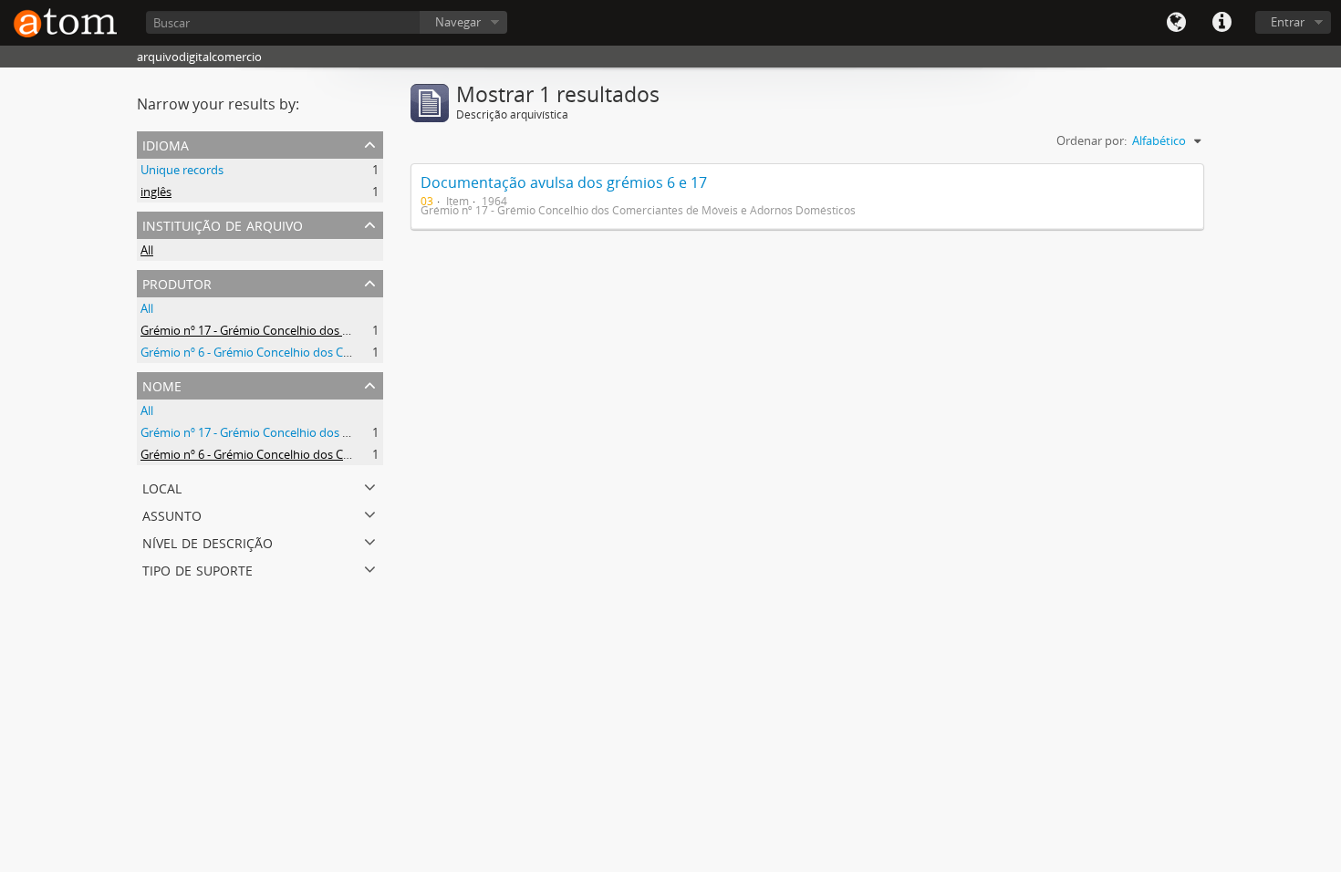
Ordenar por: (1091, 140)
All (146, 250)
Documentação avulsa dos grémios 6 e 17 (564, 182)
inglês (156, 191)
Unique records (182, 169)
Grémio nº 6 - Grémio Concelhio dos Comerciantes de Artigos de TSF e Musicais (352, 352)
